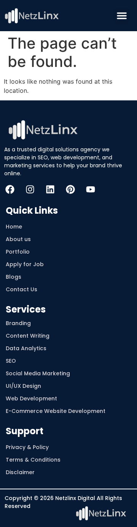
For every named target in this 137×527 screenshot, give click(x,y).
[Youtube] (90, 189)
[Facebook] (10, 189)
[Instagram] (30, 189)
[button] (122, 16)
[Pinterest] (70, 189)
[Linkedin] (50, 189)
